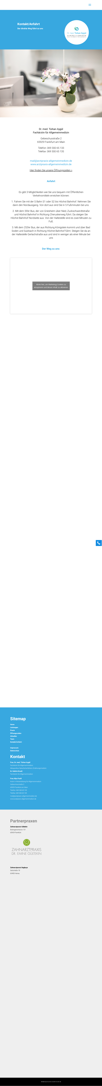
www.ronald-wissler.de (55, 1081)
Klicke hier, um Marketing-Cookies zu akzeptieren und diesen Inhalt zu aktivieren (51, 285)
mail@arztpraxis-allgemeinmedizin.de (23, 796)
